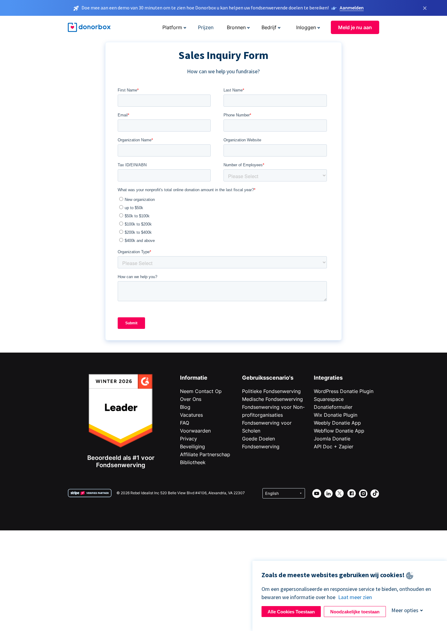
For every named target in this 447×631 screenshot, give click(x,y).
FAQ (184, 423)
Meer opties (404, 610)
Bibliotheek (193, 462)
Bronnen (236, 27)
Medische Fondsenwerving (272, 399)
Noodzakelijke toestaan (354, 611)
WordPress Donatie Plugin (343, 391)
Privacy (188, 439)
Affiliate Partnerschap (205, 454)
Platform (172, 27)
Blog (185, 407)
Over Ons (190, 399)
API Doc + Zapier (333, 446)
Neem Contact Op (201, 391)
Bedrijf (269, 27)
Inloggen (306, 27)
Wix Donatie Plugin (335, 415)
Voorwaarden (195, 431)
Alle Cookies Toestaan (291, 611)
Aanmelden (352, 8)
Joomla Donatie (332, 439)
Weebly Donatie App (337, 423)
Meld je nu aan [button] (355, 27)
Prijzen (205, 27)
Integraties (328, 377)
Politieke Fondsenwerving (271, 391)
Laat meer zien (355, 597)
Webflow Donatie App (339, 431)
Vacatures (191, 415)
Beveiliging (192, 446)
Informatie (193, 377)
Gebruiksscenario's (267, 377)
